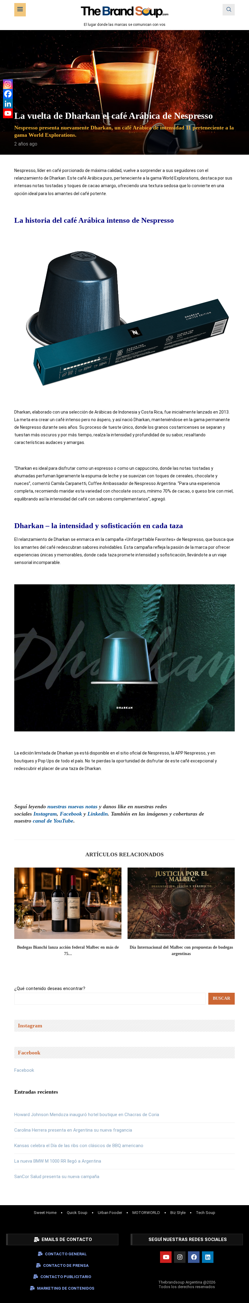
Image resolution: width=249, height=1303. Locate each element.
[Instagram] (8, 84)
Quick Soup (77, 1212)
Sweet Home (45, 1212)
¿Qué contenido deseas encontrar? (49, 988)
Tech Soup (205, 1212)
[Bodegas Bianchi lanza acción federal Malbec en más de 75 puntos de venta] (67, 903)
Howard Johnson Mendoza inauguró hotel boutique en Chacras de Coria (86, 1114)
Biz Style (178, 1212)
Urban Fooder (110, 1212)
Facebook (24, 1070)
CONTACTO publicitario (65, 1276)
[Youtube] (8, 113)
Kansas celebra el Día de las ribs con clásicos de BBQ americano (78, 1145)
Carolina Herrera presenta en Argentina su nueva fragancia (73, 1130)
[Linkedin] (8, 103)
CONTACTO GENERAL (66, 1254)
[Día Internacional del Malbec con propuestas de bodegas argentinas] (181, 903)
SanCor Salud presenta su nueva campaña (56, 1176)
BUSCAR (221, 998)
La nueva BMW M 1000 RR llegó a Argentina (57, 1161)
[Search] (229, 9)
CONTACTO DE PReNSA (66, 1265)
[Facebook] (8, 94)
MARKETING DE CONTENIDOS (65, 1288)
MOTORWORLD (146, 1212)
